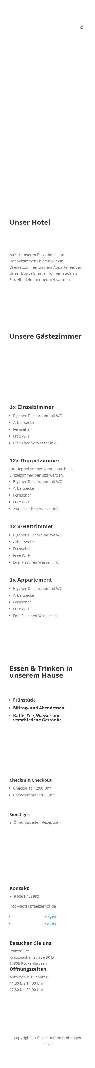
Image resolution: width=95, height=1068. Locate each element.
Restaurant (34, 148)
